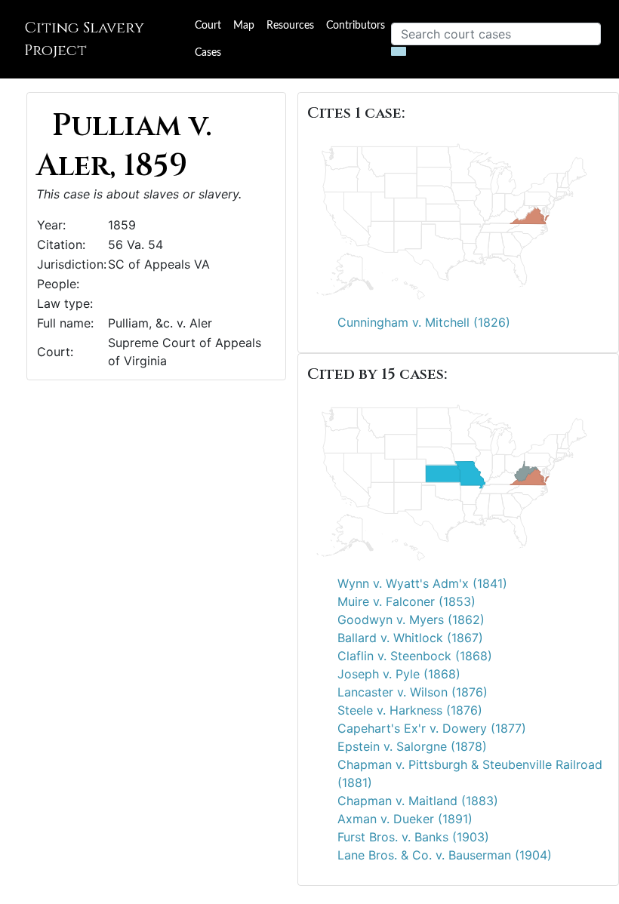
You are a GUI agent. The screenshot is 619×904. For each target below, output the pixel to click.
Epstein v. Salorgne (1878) (412, 746)
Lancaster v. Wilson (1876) (412, 692)
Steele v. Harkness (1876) (409, 710)
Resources (290, 25)
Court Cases (208, 39)
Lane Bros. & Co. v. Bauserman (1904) (444, 854)
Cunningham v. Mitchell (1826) (423, 322)
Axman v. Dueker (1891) (405, 818)
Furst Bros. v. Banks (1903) (413, 836)
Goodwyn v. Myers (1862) (411, 619)
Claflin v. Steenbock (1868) (414, 655)
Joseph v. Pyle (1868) (398, 673)
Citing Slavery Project (84, 38)
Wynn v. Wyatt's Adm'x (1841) (422, 583)
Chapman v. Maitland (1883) (417, 800)
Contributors (355, 25)
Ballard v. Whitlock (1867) (410, 637)
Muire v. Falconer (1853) (406, 601)
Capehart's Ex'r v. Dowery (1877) (431, 728)
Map (243, 25)
